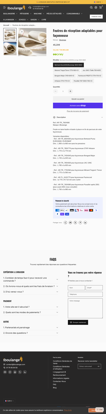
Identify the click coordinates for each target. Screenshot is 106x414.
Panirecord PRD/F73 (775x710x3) (89, 75)
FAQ (54, 384)
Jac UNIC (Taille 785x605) (92, 70)
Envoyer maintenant (79, 322)
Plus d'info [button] (68, 410)
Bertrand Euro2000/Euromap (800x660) (68, 65)
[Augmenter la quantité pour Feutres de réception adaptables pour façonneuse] (70, 91)
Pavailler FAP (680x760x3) (83, 81)
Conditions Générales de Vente (62, 362)
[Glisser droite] (84, 2)
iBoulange (62, 40)
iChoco (22, 20)
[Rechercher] (91, 7)
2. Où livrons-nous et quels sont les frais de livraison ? (29, 286)
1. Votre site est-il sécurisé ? (16, 307)
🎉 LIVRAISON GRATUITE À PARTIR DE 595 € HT (53, 2)
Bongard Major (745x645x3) (64, 75)
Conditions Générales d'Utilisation (61, 367)
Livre (44, 20)
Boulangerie (9, 14)
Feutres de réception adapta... (24, 25)
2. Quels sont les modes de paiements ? (22, 312)
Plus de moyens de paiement (78, 111)
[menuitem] (64, 362)
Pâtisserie (24, 14)
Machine (38, 14)
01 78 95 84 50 (11, 368)
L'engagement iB (59, 372)
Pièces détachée (54, 14)
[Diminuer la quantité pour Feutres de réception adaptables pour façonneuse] (55, 91)
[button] (91, 7)
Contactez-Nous (59, 381)
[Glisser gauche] (21, 2)
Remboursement (59, 375)
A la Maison (8, 20)
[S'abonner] (98, 366)
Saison (34, 20)
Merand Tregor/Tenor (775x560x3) (67, 70)
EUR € (99, 2)
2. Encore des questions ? (15, 333)
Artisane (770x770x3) (62, 81)
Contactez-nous (96, 16)
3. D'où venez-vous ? (13, 292)
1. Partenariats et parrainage (16, 327)
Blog (55, 388)
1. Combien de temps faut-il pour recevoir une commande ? (25, 279)
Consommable (73, 14)
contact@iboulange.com (15, 364)
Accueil (6, 25)
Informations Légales (61, 378)
